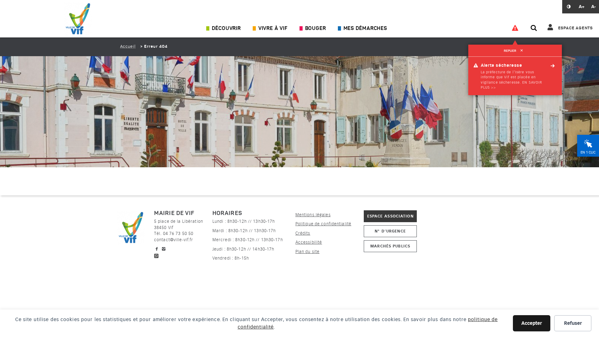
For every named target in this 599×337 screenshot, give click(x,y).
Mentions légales (313, 214)
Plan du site (307, 251)
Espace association (390, 216)
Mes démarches (365, 28)
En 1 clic (588, 152)
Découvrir (226, 28)
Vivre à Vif (273, 28)
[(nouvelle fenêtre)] (156, 255)
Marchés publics (390, 246)
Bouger (315, 28)
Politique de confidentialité (323, 224)
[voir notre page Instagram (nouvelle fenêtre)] (164, 249)
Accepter (531, 323)
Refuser (573, 323)
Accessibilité (308, 242)
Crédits (302, 233)
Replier (513, 50)
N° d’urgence (390, 231)
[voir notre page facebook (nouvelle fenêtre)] (157, 249)
